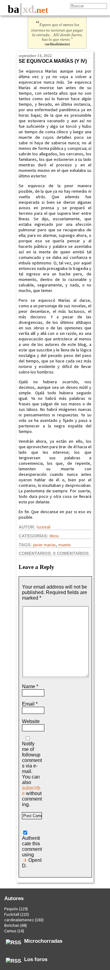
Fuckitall (43, 527)
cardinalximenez (19, 920)
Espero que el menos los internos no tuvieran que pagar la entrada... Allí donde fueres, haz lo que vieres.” (57, 32)
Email (30, 704)
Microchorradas (43, 941)
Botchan (11, 925)
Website (31, 721)
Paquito (11, 908)
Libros (54, 536)
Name (30, 686)
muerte (64, 545)
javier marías (44, 545)
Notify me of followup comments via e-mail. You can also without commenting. (32, 774)
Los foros (35, 959)
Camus (10, 931)
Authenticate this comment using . (32, 851)
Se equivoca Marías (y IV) (53, 61)
